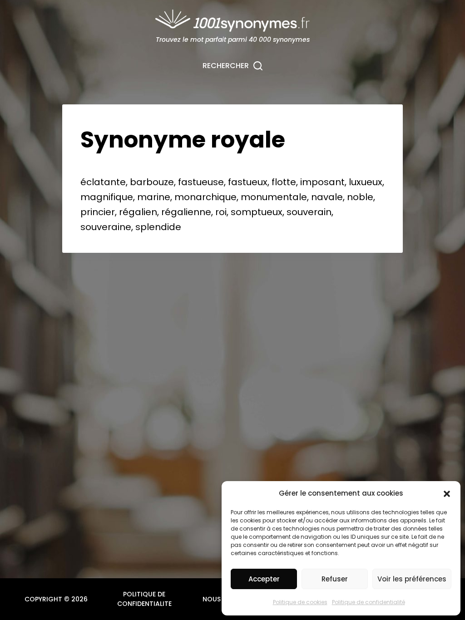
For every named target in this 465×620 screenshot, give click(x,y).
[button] (446, 493)
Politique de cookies (300, 602)
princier (97, 212)
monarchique (205, 197)
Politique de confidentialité (368, 602)
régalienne (186, 212)
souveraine (105, 227)
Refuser (335, 579)
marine (153, 197)
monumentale (274, 197)
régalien (138, 212)
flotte (284, 182)
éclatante (103, 182)
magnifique (106, 197)
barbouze (152, 182)
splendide (158, 227)
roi (221, 212)
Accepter (264, 579)
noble (360, 197)
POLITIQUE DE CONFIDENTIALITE (144, 599)
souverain (309, 212)
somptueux (256, 212)
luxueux (365, 182)
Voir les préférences (411, 579)
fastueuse (201, 182)
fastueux (247, 182)
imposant (322, 182)
